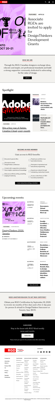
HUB (41, 371)
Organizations (19, 378)
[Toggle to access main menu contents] (53, 2)
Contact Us (7, 358)
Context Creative (20, 362)
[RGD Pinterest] (47, 352)
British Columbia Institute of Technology (43, 368)
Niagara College (36, 371)
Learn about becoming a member (27, 183)
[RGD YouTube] (41, 352)
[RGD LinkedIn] (44, 352)
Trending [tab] (36, 94)
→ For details (36, 391)
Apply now (27, 315)
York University (36, 389)
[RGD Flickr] (49, 352)
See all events (34, 285)
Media (17, 380)
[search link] (46, 2)
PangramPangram (44, 373)
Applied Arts (43, 364)
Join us (28, 78)
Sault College (36, 376)
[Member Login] (49, 2)
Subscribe (27, 335)
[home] (3, 2)
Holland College (28, 392)
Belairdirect (18, 360)
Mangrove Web (19, 372)
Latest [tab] (43, 94)
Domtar (18, 368)
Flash (17, 370)
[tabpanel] (43, 115)
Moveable (18, 374)
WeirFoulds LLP (19, 376)
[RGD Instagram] (38, 352)
